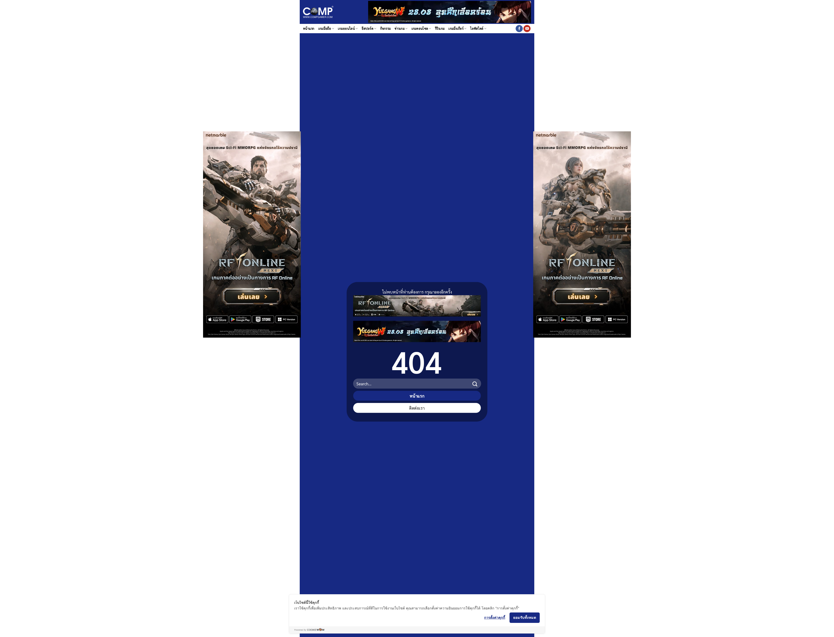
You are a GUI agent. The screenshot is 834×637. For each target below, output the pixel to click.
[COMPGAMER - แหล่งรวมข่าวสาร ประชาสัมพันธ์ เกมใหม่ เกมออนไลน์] (318, 12)
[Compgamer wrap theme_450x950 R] (582, 234)
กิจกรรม (385, 28)
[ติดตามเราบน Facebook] (519, 28)
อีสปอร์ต (367, 28)
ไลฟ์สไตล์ (476, 28)
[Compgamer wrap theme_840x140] (417, 305)
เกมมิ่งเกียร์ (455, 28)
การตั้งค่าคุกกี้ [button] (494, 617)
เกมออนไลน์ (346, 28)
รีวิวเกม (440, 28)
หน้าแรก (308, 28)
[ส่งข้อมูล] (475, 383)
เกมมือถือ (324, 28)
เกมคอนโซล (420, 28)
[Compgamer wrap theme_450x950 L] (252, 234)
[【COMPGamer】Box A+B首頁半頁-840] (417, 330)
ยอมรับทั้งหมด (524, 617)
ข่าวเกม (400, 28)
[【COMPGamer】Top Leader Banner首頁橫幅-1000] (449, 11)
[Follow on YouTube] (527, 28)
